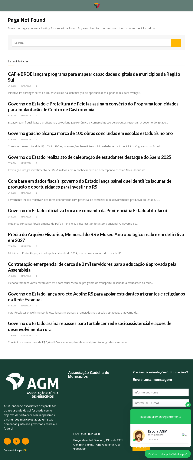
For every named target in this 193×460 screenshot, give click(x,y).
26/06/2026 (25, 305)
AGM (13, 85)
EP (25, 450)
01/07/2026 (25, 163)
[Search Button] (176, 43)
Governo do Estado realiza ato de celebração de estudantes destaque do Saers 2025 (89, 157)
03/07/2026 (25, 115)
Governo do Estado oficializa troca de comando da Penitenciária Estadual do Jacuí (87, 210)
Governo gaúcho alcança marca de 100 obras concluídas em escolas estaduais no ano (90, 133)
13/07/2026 (25, 85)
